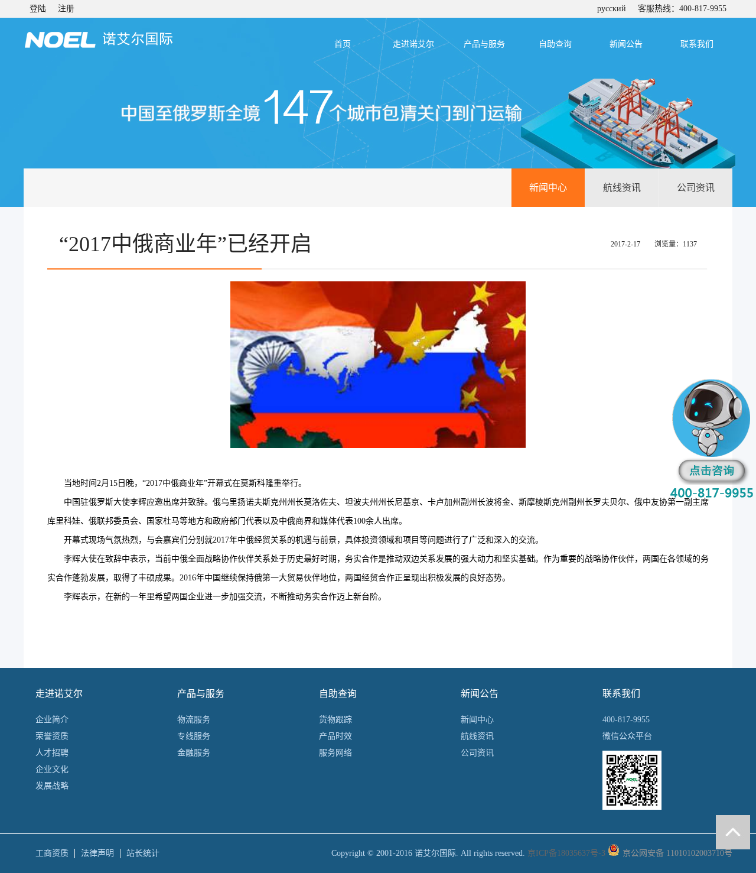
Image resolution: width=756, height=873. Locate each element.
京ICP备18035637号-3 (566, 853)
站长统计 (142, 853)
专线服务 (193, 736)
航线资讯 (622, 188)
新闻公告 (626, 44)
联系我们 (696, 44)
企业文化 (52, 769)
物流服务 (193, 719)
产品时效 (335, 736)
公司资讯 (696, 188)
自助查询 (555, 44)
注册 (66, 8)
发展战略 (52, 785)
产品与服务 (484, 44)
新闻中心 (548, 188)
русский (611, 8)
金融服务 (193, 752)
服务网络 (335, 752)
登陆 (38, 8)
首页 (342, 44)
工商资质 (52, 853)
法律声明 (97, 853)
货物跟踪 (335, 719)
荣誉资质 (52, 736)
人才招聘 (52, 752)
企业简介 (52, 719)
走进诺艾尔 (413, 44)
